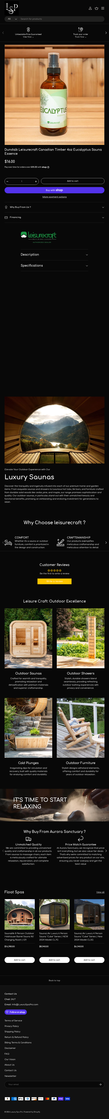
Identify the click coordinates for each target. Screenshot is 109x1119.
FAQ (7, 1054)
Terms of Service (13, 1020)
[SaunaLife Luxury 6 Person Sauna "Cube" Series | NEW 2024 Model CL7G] (54, 914)
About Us (9, 1065)
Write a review (54, 581)
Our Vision (10, 1059)
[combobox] (54, 19)
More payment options (54, 197)
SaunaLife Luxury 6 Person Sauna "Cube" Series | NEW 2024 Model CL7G (53, 936)
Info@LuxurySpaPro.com (25, 1004)
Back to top (54, 980)
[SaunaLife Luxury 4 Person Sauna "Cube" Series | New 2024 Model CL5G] (89, 914)
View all (100, 892)
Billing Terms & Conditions (18, 1042)
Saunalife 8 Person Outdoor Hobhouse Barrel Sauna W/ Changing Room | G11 (19, 936)
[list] (54, 95)
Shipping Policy (12, 1031)
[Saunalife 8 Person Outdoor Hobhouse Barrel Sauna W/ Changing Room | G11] (20, 914)
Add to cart (72, 181)
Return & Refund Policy (17, 1037)
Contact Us (10, 1070)
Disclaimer (10, 1048)
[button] (96, 8)
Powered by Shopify (32, 1112)
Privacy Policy (12, 1026)
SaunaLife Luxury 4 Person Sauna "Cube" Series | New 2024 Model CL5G (88, 936)
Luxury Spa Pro (16, 1112)
